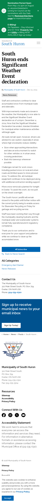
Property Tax (26, 30)
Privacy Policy (8, 401)
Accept (7, 498)
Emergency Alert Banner (13, 265)
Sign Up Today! (11, 325)
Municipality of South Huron (14, 90)
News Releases (9, 95)
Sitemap (6, 395)
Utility (14, 32)
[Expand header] (38, 43)
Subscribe (22, 249)
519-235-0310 (14, 292)
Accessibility (8, 398)
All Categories (10, 260)
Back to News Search (15, 254)
